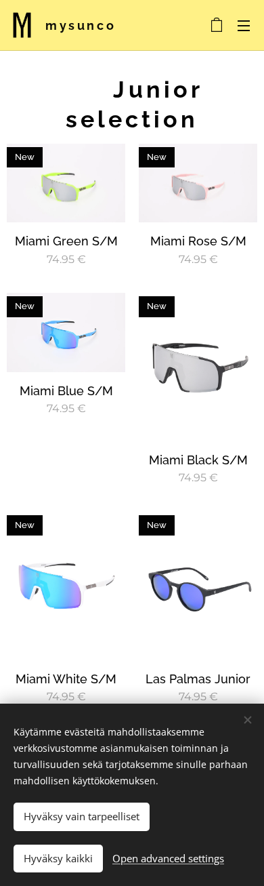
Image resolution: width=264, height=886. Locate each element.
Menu (243, 25)
